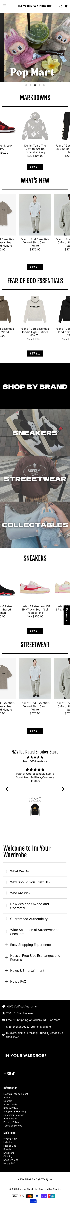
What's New (10, 1138)
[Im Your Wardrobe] (35, 6)
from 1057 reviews (35, 761)
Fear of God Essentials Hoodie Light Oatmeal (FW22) (35, 332)
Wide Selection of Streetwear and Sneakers (36, 932)
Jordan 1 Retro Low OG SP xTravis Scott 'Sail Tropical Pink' (35, 609)
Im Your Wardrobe (28, 1189)
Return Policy (10, 1108)
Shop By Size (10, 1159)
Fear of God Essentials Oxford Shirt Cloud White (35, 242)
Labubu (7, 1142)
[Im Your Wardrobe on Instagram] (9, 1074)
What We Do (19, 871)
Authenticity (10, 1118)
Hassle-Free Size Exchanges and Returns (35, 958)
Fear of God (9, 1145)
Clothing (8, 1156)
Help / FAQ (18, 981)
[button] (7, 789)
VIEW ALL (35, 167)
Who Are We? (20, 893)
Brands (7, 1149)
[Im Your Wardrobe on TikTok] (13, 1074)
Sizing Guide (10, 1104)
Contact (7, 1100)
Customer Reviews (13, 1115)
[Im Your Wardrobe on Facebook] (5, 1074)
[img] (35, 757)
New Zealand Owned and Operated (29, 906)
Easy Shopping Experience (30, 945)
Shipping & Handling (14, 1111)
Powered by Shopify (50, 1189)
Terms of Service (12, 1125)
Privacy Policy (11, 1122)
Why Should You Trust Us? (30, 882)
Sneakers (8, 1152)
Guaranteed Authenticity (29, 919)
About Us (8, 1097)
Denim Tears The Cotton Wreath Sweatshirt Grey (35, 149)
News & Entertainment (27, 971)
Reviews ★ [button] (66, 615)
